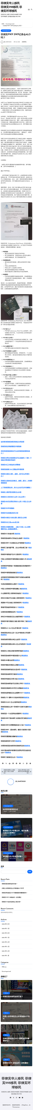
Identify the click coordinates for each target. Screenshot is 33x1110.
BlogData (25, 1105)
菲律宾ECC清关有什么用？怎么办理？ (13, 497)
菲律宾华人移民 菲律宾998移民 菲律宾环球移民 (11, 7)
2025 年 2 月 (5, 951)
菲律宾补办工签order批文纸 (10, 522)
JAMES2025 (21, 781)
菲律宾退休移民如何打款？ (9, 884)
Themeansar (15, 1107)
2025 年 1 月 (5, 955)
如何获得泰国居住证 (10, 809)
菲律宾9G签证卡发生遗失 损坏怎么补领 (14, 517)
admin (5, 811)
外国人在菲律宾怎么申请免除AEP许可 (13, 888)
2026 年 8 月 (5, 924)
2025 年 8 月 (5, 933)
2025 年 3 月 (5, 946)
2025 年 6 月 (5, 942)
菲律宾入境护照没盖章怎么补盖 (11, 492)
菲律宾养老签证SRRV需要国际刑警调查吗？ (14, 893)
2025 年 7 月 (5, 937)
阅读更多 (17, 534)
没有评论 (24, 42)
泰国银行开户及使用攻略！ (13, 856)
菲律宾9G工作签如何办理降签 (10, 465)
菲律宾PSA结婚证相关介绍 (9, 513)
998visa (4, 967)
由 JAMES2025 (7, 42)
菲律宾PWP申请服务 (7, 508)
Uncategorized (6, 30)
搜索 (2, 866)
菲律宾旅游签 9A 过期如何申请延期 (12, 469)
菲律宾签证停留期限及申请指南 (11, 446)
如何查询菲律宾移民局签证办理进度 (12, 442)
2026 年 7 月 (5, 928)
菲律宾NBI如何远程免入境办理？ (11, 902)
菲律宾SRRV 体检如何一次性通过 (11, 897)
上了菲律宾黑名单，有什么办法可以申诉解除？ (16, 487)
